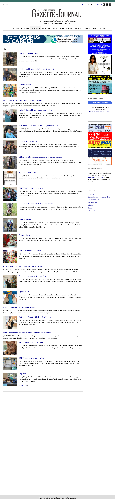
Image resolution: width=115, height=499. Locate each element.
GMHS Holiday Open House (30, 251)
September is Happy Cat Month (32, 342)
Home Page (91, 194)
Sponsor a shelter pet (27, 172)
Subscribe (99, 4)
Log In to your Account (100, 102)
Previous (22, 385)
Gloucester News (93, 200)
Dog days (22, 374)
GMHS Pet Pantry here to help (31, 188)
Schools (90, 205)
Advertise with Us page (95, 177)
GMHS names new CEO (28, 53)
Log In (83, 4)
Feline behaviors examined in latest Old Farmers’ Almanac (27, 333)
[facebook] (107, 4)
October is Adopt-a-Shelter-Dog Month (35, 317)
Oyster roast (24, 292)
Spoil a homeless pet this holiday (32, 276)
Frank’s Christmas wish (28, 235)
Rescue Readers (25, 85)
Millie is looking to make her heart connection (38, 69)
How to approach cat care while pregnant (20, 307)
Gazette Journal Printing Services (99, 197)
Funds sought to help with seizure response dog (22, 100)
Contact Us (91, 210)
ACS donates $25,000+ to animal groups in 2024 (38, 126)
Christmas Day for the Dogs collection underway (23, 266)
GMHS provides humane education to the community (41, 157)
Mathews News (93, 202)
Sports (90, 208)
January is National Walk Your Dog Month (36, 204)
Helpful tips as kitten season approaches (35, 110)
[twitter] (104, 4)
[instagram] (110, 4)
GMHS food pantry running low (31, 358)
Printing (102, 28)
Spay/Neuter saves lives (28, 141)
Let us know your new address (99, 112)
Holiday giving (25, 219)
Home (13, 28)
